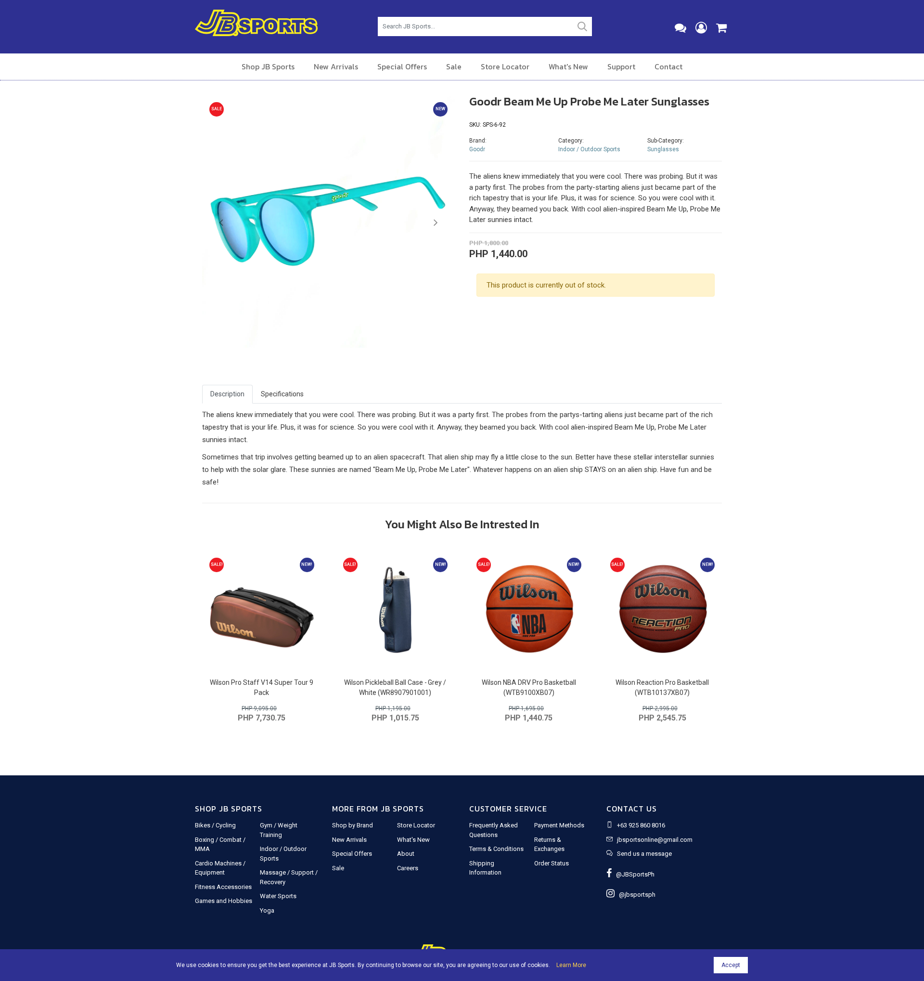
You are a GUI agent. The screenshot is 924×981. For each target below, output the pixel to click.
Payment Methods (559, 825)
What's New (568, 66)
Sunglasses (663, 149)
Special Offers (402, 66)
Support (621, 66)
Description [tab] (227, 394)
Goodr (477, 149)
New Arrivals (336, 66)
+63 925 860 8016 (641, 825)
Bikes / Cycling (215, 825)
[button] (221, 223)
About (405, 853)
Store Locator (505, 66)
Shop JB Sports (268, 66)
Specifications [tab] (282, 394)
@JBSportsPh (633, 874)
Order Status (551, 863)
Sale (454, 66)
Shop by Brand (352, 825)
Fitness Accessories (223, 886)
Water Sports (278, 896)
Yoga (267, 910)
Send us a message (644, 853)
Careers (407, 868)
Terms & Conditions (496, 848)
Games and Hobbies (223, 900)
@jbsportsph (635, 894)
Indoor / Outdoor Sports (589, 149)
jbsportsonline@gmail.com (655, 839)
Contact (668, 66)
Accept (730, 965)
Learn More (571, 965)
